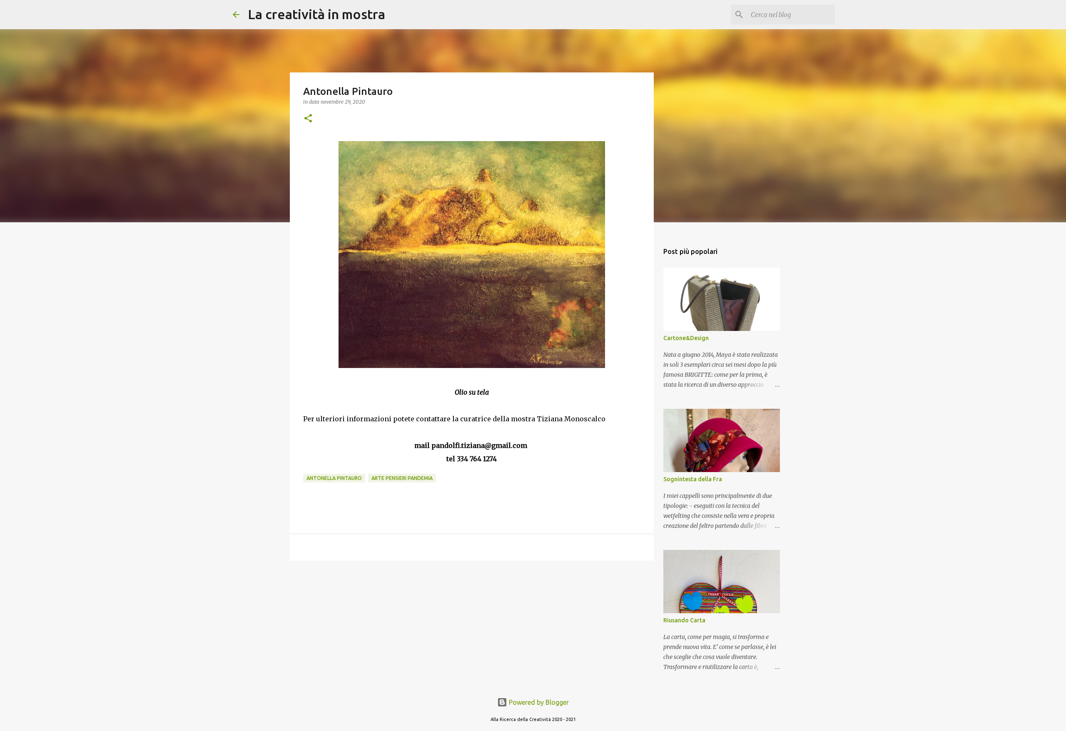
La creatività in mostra (316, 14)
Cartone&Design (686, 338)
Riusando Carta (684, 620)
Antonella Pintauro (334, 478)
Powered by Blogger (538, 702)
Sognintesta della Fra (692, 479)
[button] (308, 118)
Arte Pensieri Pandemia (402, 478)
